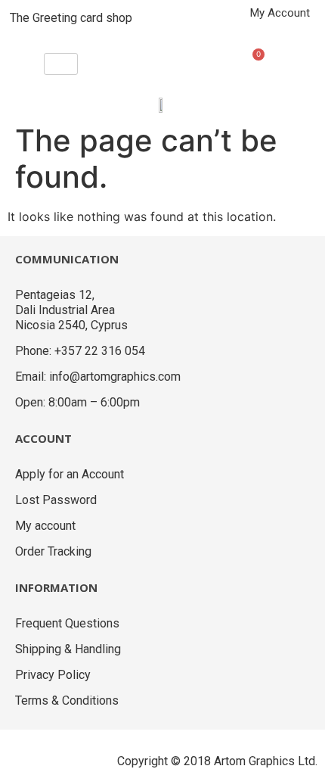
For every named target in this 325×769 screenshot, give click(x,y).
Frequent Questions (67, 623)
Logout (295, 29)
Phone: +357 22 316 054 (80, 351)
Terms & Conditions (67, 700)
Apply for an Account (69, 474)
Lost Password (56, 500)
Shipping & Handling (68, 649)
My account (45, 525)
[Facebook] (19, 748)
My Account (280, 13)
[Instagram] (56, 748)
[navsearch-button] (184, 58)
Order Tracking (53, 551)
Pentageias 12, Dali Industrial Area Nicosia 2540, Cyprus (71, 310)
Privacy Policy (53, 675)
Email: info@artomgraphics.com (98, 376)
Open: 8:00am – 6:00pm (77, 402)
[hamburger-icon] (61, 64)
